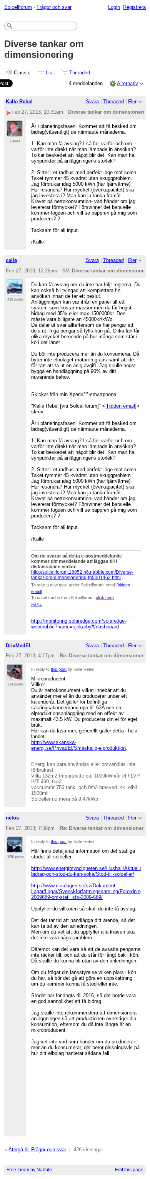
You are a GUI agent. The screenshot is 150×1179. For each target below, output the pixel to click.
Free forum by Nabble (29, 1169)
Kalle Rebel (19, 101)
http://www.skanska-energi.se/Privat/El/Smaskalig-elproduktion (78, 745)
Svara (92, 101)
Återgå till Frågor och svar (37, 1149)
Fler (132, 101)
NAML (36, 604)
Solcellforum (18, 7)
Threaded (79, 73)
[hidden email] (121, 406)
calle (11, 260)
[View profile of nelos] (15, 848)
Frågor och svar (54, 7)
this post (59, 669)
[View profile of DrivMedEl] (15, 675)
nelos (12, 818)
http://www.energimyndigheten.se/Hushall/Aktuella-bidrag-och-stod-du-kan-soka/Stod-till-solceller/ (87, 871)
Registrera (134, 7)
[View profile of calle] (15, 291)
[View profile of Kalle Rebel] (15, 132)
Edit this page (129, 1169)
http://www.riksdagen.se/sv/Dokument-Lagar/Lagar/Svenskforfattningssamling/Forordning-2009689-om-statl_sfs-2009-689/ (88, 891)
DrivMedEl (18, 645)
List (50, 73)
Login (114, 7)
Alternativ (127, 83)
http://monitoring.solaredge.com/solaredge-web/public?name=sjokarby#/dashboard (78, 624)
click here (105, 597)
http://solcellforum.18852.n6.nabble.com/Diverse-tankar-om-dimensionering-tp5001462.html (82, 574)
